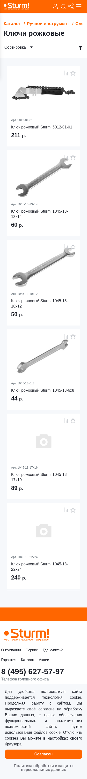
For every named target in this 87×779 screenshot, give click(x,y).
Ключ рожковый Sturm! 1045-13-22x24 (39, 566)
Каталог (12, 23)
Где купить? (53, 650)
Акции (44, 660)
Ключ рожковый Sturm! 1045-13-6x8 (42, 390)
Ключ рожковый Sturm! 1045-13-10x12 (39, 303)
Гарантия (8, 660)
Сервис (32, 650)
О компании (11, 650)
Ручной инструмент (48, 23)
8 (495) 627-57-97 (32, 671)
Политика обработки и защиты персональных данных (43, 768)
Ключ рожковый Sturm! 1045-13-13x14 (39, 214)
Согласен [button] (43, 754)
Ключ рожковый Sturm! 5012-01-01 (41, 127)
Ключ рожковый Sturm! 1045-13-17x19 (39, 477)
